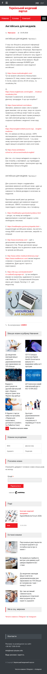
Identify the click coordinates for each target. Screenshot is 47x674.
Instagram (32, 617)
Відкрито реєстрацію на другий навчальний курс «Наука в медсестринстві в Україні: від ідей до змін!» (13, 391)
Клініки (15, 18)
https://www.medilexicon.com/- (16, 258)
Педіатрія (28, 451)
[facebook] (2, 3)
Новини (5, 18)
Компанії (26, 18)
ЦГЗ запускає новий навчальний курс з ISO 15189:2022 (33, 386)
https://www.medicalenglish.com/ (19, 73)
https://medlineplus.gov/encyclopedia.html (23, 226)
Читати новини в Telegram (15, 617)
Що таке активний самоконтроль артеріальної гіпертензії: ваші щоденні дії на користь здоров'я (29, 596)
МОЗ (8, 446)
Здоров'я (10, 451)
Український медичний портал (24, 662)
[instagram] (6, 3)
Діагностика (29, 446)
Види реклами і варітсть (14, 655)
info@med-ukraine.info (14, 651)
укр (37, 3)
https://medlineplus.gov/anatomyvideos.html (24, 213)
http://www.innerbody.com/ (17, 240)
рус (42, 3)
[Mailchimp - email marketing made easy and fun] (17, 494)
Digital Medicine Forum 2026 (31, 516)
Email (11, 476)
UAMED (24, 325)
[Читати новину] (13, 346)
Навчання (11, 33)
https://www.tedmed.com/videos (19, 105)
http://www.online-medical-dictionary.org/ (22, 256)
